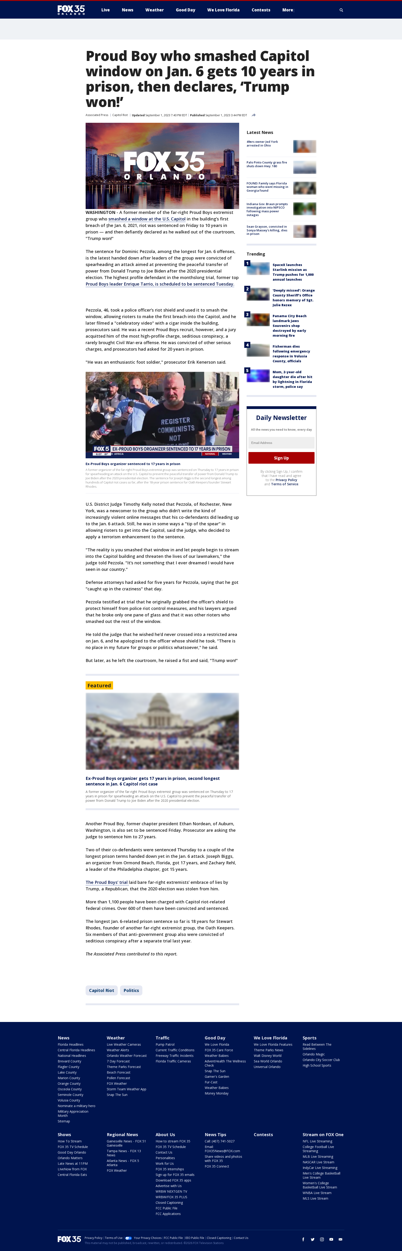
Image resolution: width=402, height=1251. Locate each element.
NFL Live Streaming (317, 1141)
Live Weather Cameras (124, 1044)
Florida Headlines (71, 1044)
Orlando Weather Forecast (127, 1055)
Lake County (67, 1072)
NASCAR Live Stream (318, 1162)
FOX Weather (117, 1083)
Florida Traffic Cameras (173, 1061)
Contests (263, 1134)
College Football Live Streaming (318, 1149)
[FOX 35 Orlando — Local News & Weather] (73, 10)
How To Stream (70, 1141)
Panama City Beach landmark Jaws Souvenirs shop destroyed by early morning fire (290, 325)
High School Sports (317, 1065)
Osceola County (70, 1089)
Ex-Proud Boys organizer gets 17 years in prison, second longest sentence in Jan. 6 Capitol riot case (153, 781)
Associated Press (97, 115)
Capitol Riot (120, 115)
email (340, 1239)
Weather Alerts (118, 1050)
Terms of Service (284, 484)
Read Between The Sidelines (317, 1046)
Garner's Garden (217, 1076)
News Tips (215, 1134)
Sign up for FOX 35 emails (175, 1174)
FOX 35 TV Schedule (73, 1147)
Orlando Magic (314, 1054)
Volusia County (69, 1100)
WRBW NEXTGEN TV (171, 1191)
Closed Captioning (169, 1202)
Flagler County (68, 1067)
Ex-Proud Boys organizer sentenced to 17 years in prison (133, 464)
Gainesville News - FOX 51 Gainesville (126, 1143)
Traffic (162, 1038)
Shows (64, 1134)
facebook (303, 1239)
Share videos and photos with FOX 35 (223, 1158)
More (287, 10)
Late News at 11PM (73, 1163)
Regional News (122, 1134)
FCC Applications (168, 1213)
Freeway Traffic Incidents (175, 1055)
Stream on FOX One (323, 1134)
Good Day (215, 1038)
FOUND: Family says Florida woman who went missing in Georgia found (267, 187)
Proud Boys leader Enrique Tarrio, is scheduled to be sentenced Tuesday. (160, 284)
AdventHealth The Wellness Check (225, 1063)
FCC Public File (167, 1208)
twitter (312, 1239)
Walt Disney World (267, 1055)
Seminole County (70, 1094)
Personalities (165, 1158)
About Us (165, 1134)
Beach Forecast (119, 1072)
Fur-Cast (211, 1082)
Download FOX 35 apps (173, 1180)
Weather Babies (217, 1055)
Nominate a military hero (76, 1106)
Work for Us (165, 1163)
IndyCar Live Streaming (320, 1167)
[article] (162, 731)
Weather (116, 1038)
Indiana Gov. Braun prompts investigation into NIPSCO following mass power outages (267, 209)
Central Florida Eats (72, 1174)
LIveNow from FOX (72, 1169)
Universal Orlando (267, 1067)
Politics (131, 990)
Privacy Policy (286, 480)
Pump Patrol (165, 1044)
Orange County (69, 1083)
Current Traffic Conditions (175, 1050)
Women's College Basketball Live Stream (320, 1185)
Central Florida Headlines (76, 1050)
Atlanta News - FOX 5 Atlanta (123, 1162)
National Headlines (72, 1055)
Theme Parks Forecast (124, 1067)
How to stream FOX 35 (173, 1141)
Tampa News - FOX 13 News (124, 1153)
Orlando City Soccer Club (321, 1060)
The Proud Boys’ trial (107, 882)
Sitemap (64, 1121)
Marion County (69, 1078)
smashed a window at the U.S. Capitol (147, 219)
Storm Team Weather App (126, 1089)
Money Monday (216, 1093)
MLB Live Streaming (318, 1156)
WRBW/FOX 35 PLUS (171, 1197)
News (63, 1038)
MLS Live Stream (315, 1198)
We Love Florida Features (273, 1044)
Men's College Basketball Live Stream (321, 1175)
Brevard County (69, 1061)
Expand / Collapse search (341, 10)
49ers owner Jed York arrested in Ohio (262, 143)
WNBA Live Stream (317, 1193)
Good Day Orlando (72, 1152)
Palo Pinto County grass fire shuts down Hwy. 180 (267, 164)
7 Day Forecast (118, 1061)
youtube (331, 1239)
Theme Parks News (268, 1050)
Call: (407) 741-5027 (219, 1141)
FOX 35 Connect (217, 1166)
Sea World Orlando (268, 1061)
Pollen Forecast (118, 1078)
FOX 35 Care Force (219, 1050)
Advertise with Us (169, 1186)
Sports (309, 1038)
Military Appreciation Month (73, 1113)
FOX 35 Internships (170, 1169)
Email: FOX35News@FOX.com (222, 1149)
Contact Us (164, 1152)
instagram (322, 1239)
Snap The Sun (117, 1094)
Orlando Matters (70, 1158)
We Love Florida (217, 1044)
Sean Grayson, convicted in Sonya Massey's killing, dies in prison (267, 230)
